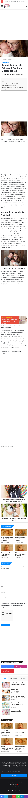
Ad (2, 586)
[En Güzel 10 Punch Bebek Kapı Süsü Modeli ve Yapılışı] (6, 698)
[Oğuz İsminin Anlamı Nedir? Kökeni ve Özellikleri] (21, 741)
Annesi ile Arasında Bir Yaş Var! (10, 83)
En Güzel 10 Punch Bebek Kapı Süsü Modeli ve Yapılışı (18, 697)
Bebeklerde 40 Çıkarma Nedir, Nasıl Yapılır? (17, 710)
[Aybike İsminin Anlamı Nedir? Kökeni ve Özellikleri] (7, 547)
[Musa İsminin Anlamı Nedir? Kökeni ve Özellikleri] (21, 532)
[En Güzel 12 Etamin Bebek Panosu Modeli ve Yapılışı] (6, 685)
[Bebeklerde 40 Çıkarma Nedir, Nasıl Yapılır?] (6, 712)
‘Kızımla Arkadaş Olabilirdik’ (9, 85)
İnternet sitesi (4, 597)
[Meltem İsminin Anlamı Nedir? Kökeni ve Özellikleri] (21, 547)
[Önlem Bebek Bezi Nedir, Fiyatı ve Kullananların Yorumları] (6, 705)
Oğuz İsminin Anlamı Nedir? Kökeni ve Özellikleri (20, 748)
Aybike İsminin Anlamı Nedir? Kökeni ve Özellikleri (7, 554)
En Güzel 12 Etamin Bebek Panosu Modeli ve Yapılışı (18, 683)
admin (4, 74)
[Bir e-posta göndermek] (5, 74)
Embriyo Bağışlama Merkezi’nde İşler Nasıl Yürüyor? (13, 88)
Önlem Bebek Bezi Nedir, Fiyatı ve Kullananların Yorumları (17, 704)
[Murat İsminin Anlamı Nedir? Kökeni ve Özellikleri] (7, 532)
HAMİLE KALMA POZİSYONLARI (15, 690)
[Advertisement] (14, 25)
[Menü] (2, 6)
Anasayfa (4, 59)
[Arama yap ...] (26, 6)
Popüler (4, 678)
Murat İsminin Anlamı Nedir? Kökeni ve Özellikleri (7, 539)
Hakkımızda (16, 786)
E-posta (3, 592)
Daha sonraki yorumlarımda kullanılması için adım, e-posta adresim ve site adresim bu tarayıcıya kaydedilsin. (14, 605)
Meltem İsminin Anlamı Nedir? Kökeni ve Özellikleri (15, 1)
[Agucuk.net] (7, 6)
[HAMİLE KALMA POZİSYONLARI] (6, 691)
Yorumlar (23, 678)
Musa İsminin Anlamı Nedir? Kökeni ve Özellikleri (20, 539)
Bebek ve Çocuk (11, 59)
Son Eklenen (13, 678)
